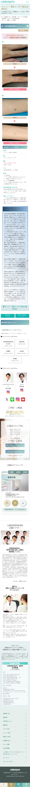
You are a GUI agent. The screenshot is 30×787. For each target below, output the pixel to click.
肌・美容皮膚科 (23, 316)
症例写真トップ (23, 30)
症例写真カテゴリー (10, 322)
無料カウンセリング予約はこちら (15, 445)
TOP (2, 17)
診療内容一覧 (7, 17)
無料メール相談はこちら (15, 451)
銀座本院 (5, 472)
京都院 (25, 472)
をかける (7, 503)
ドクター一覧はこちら (19, 581)
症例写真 (8, 316)
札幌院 (11, 472)
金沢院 (18, 472)
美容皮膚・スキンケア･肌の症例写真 (10, 18)
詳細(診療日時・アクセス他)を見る (15, 509)
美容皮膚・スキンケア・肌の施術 (20, 17)
